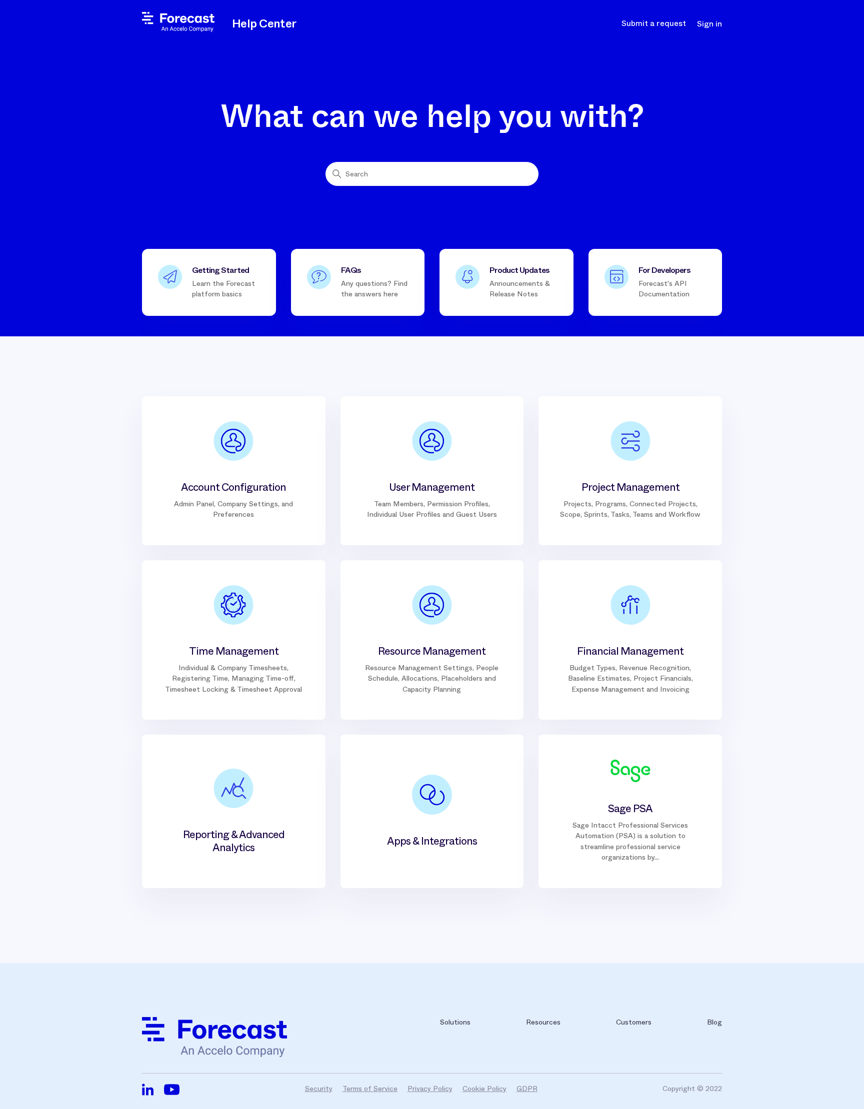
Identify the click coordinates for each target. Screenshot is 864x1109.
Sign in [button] (709, 23)
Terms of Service (370, 1089)
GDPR (527, 1089)
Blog (714, 1022)
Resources (543, 1022)
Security (318, 1089)
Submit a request (654, 23)
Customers (634, 1022)
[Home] (178, 29)
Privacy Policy (430, 1089)
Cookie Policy (484, 1089)
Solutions (455, 1022)
